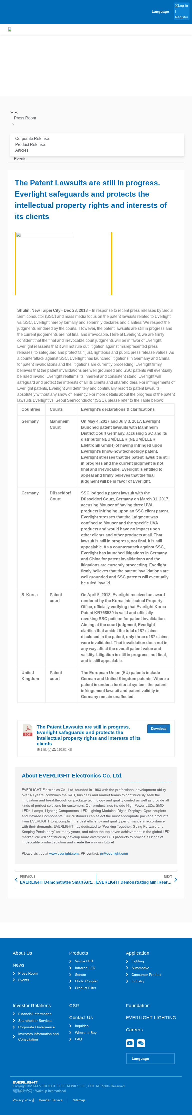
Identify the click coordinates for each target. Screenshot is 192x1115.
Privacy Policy (23, 1100)
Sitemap (79, 1100)
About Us (22, 953)
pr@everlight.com (114, 853)
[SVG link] (25, 1082)
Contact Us (81, 1017)
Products (78, 953)
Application (138, 953)
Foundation (138, 1005)
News (18, 965)
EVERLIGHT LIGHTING (151, 1017)
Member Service (51, 1100)
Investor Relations (32, 1005)
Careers (134, 1029)
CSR (74, 1005)
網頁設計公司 (22, 1091)
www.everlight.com (64, 853)
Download (158, 729)
